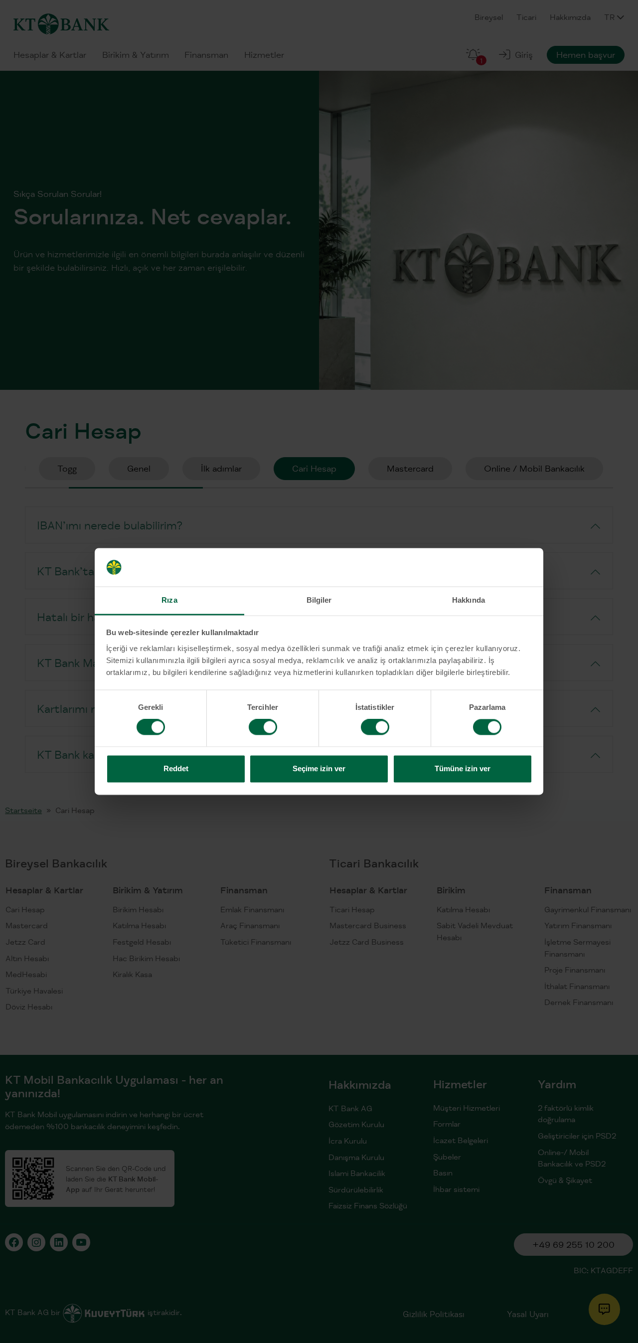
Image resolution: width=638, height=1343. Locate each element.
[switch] (263, 727)
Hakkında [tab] (468, 600)
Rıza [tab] (169, 600)
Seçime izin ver (319, 768)
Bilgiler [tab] (319, 600)
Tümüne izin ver (462, 768)
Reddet (175, 768)
